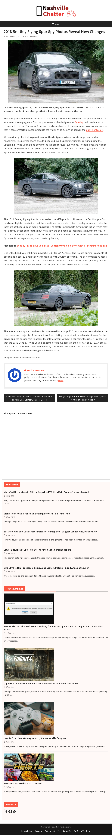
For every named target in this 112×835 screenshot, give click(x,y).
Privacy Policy (26, 831)
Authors (48, 831)
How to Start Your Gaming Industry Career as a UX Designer (35, 738)
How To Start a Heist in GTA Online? (23, 783)
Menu (57, 24)
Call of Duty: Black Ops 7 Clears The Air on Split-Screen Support (37, 549)
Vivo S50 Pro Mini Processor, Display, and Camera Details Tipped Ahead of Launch (46, 567)
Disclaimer (38, 831)
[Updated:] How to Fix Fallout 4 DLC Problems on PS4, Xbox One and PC (41, 683)
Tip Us (76, 831)
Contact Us (67, 831)
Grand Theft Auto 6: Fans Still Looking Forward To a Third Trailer (37, 513)
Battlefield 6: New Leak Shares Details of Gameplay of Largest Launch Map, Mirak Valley (50, 531)
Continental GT (94, 129)
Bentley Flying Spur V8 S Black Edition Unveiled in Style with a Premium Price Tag (62, 245)
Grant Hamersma (31, 36)
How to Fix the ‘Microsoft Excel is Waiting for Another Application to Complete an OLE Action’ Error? (53, 628)
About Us (57, 831)
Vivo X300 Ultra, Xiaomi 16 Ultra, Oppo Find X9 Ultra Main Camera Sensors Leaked (46, 492)
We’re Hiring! (85, 831)
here (60, 380)
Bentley (78, 122)
